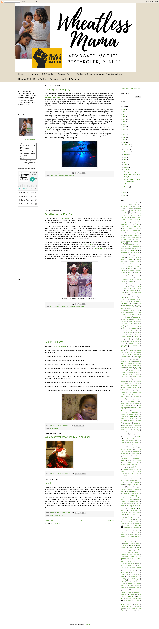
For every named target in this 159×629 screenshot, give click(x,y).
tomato (133, 567)
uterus (128, 581)
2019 (124, 127)
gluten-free (134, 345)
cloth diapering (125, 274)
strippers (132, 545)
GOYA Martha (130, 350)
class (124, 272)
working (137, 604)
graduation (129, 352)
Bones (124, 246)
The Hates (130, 558)
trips (138, 570)
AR (140, 215)
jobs (140, 385)
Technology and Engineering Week (130, 554)
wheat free (131, 596)
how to (122, 376)
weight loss (136, 592)
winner (122, 602)
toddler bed (131, 565)
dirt (140, 297)
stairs (137, 534)
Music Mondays (137, 438)
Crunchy (130, 286)
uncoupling (123, 578)
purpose (130, 482)
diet (123, 297)
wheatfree (129, 598)
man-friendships (124, 412)
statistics (136, 538)
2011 (124, 190)
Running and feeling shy (57, 89)
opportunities (136, 451)
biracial (137, 233)
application (130, 215)
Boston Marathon (125, 248)
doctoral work (135, 301)
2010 (124, 192)
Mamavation (125, 411)
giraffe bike (136, 339)
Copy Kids (138, 279)
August (126, 154)
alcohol (132, 208)
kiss (135, 390)
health (122, 363)
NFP (128, 442)
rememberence (132, 487)
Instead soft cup (127, 378)
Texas (132, 556)
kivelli (140, 390)
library (135, 399)
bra (133, 248)
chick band (136, 264)
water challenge (125, 589)
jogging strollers (127, 387)
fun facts (55, 428)
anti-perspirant (133, 213)
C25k (122, 257)
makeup (130, 409)
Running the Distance (127, 497)
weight (129, 592)
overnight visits (137, 455)
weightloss (123, 594)
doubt (123, 305)
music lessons (127, 438)
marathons (135, 412)
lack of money (132, 394)
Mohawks (137, 425)
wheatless (137, 598)
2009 (124, 195)
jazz (131, 383)
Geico (134, 338)
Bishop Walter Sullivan (133, 237)
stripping (139, 545)
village (127, 585)
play (138, 469)
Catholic (52, 175)
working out (124, 606)
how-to (128, 376)
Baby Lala (124, 223)
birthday (136, 235)
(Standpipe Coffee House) (53, 98)
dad (134, 288)
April (125, 164)
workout (132, 606)
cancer (123, 259)
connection (125, 279)
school (131, 503)
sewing (122, 514)
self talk (129, 507)
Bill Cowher (130, 233)
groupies (136, 354)
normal (139, 446)
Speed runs (124, 534)
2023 (124, 117)
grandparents (137, 352)
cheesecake (136, 263)
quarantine (136, 482)
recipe (129, 486)
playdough (123, 471)
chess (130, 264)
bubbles (133, 254)
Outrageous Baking (126, 455)
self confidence (131, 505)
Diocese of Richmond (132, 297)
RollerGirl (126, 493)
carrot (137, 259)
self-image (71, 175)
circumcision (138, 270)
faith (133, 319)
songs (129, 530)
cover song (138, 281)
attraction (131, 221)
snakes (122, 523)
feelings (131, 323)
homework (130, 372)
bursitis (137, 255)
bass (140, 226)
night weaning (135, 442)
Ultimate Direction (135, 576)
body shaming (137, 244)
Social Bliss (137, 525)
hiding (122, 367)
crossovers (123, 286)
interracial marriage (126, 379)
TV (138, 574)
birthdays (123, 237)
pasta (133, 460)
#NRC (122, 202)
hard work (130, 361)
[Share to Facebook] (83, 173)
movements (125, 434)
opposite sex (124, 453)
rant (126, 484)
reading (122, 486)
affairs (122, 208)
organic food (135, 453)
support (130, 549)
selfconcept (124, 512)
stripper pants (124, 545)
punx (124, 482)
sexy (140, 514)
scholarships (72, 306)
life (140, 399)
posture (128, 475)
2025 (124, 112)
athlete (130, 219)
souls (122, 532)
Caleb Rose (130, 257)
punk (132, 480)
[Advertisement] (79, 193)
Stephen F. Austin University (128, 541)
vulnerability (123, 587)
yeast (61, 515)
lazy (128, 396)
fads (124, 319)
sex (128, 514)
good (128, 349)
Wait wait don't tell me (134, 587)
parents (123, 460)
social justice (127, 527)
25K (136, 204)
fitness (134, 325)
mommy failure (135, 427)
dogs (140, 303)
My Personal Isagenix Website (131, 88)
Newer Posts (49, 520)
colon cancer (124, 277)
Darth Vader (138, 292)
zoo (137, 610)
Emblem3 (139, 312)
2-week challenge (134, 202)
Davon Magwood (134, 294)
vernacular (137, 583)
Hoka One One (124, 370)
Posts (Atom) (56, 523)
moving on (138, 434)
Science (137, 503)
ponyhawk (131, 473)
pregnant (129, 478)
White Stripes (127, 600)
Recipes (54, 79)
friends (139, 327)
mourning (134, 433)
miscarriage (128, 423)
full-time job (132, 330)
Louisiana (137, 403)
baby (137, 221)
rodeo (128, 491)
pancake (124, 458)
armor (139, 217)
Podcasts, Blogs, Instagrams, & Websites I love (100, 74)
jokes (134, 387)
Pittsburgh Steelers (128, 469)
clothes (134, 274)
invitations (123, 381)
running (60, 175)
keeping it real (132, 389)
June (125, 159)
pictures (122, 467)
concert (131, 277)
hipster (137, 369)
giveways (131, 343)
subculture (131, 547)
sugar (138, 547)
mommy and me (125, 427)
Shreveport (134, 517)
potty (134, 475)
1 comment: (65, 425)
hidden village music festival (130, 365)
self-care (123, 508)
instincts (137, 378)
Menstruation (124, 420)
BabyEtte (135, 223)
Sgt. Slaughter (127, 516)
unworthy (131, 580)
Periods (128, 464)
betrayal (137, 232)
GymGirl (138, 358)
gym (133, 358)
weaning (139, 589)
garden (136, 336)
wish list (129, 602)
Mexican (132, 420)
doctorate (124, 303)
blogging (123, 243)
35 (131, 206)
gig (131, 339)
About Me (33, 74)
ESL (138, 314)
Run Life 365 (135, 493)
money (136, 429)
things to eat (137, 561)
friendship (134, 329)
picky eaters (136, 466)
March (126, 167)
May (125, 162)
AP (140, 213)
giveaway (123, 343)
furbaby (137, 332)
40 (134, 206)
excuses (123, 316)
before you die (133, 230)
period (122, 464)
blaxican (128, 241)
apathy (124, 215)
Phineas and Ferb (126, 466)
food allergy (57, 515)
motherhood (135, 431)
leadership (123, 398)
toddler (122, 565)
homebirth (123, 372)
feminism (137, 323)
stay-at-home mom (126, 540)
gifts (127, 339)
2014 (124, 137)
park (128, 460)
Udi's (127, 576)
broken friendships (134, 252)
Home (21, 74)
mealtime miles (134, 418)
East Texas (53, 306)
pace (133, 456)
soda (135, 529)
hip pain (131, 369)
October (126, 149)
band (128, 226)
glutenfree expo (134, 347)
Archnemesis (125, 217)
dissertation (133, 299)
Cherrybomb (124, 264)
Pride (122, 480)
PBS (124, 462)
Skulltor (131, 521)
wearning (125, 590)
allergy (51, 515)
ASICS (124, 219)
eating (132, 310)
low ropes (127, 405)
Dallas (126, 290)
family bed (123, 321)
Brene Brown (124, 252)
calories (137, 257)
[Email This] (76, 173)
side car (137, 519)
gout (122, 350)
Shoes (127, 517)
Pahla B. (139, 456)
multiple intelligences (128, 436)
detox (134, 296)
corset (123, 281)
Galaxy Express (133, 334)
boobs (129, 246)
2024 (124, 114)
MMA (131, 425)
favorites (124, 323)
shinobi (122, 517)
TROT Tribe (124, 572)
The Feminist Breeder (59, 346)
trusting (122, 574)
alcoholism (138, 208)
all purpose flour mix (136, 210)
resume (137, 489)
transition (133, 570)
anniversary (124, 213)
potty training (130, 477)
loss (131, 403)
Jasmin (125, 383)
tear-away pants (133, 552)
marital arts (123, 416)
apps (136, 215)
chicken (122, 266)
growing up (124, 356)
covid (124, 283)
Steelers (137, 540)
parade (130, 458)
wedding (137, 590)
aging (127, 208)
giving (137, 343)
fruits (126, 330)
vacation (134, 581)
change (122, 263)
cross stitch (135, 285)
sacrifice (132, 499)
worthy (122, 608)
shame (136, 516)
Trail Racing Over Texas (128, 569)
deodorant (128, 296)
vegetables (129, 583)
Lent (56, 175)
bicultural (123, 233)
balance (123, 226)
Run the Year (124, 496)
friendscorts (125, 328)
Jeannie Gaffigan (125, 385)
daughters (125, 294)
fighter (128, 325)
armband (134, 217)
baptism (134, 226)
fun (138, 330)
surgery (137, 549)
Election (123, 312)
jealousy (137, 383)
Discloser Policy (65, 74)
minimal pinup (128, 422)
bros (128, 254)
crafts (137, 283)
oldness (128, 451)
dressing (133, 306)
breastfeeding (132, 250)
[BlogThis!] (79, 173)
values (139, 581)
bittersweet (123, 239)
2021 (124, 122)
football (133, 327)
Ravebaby (136, 484)
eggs (138, 310)
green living (127, 354)
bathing (124, 228)
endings (125, 314)
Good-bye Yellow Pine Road (59, 214)
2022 (124, 119)
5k (138, 206)
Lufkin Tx (133, 407)
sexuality (134, 514)
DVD (128, 308)
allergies (125, 212)
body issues (129, 244)
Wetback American (71, 79)
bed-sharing (124, 230)
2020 (124, 124)
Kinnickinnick (129, 390)
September (127, 152)
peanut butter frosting (133, 462)
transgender (125, 570)
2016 (124, 132)
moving (132, 434)
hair (134, 360)
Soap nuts (129, 523)
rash (130, 484)
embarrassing (130, 312)
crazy (128, 285)
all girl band (125, 210)
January (126, 187)
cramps (122, 285)
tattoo (122, 550)
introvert (136, 379)
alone (138, 212)
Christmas (124, 270)
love (122, 405)
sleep (137, 521)
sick (140, 517)
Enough (132, 314)
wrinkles (128, 608)
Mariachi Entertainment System (129, 414)
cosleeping (130, 281)
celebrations (131, 261)
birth (122, 235)
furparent (123, 334)
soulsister (128, 532)
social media (136, 527)
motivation (124, 433)
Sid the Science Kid (127, 519)
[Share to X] (81, 173)
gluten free (124, 345)
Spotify (131, 534)
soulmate (137, 530)
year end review (136, 608)
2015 (124, 134)
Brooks (122, 254)
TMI (138, 563)
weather (131, 590)
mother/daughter (125, 431)
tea (127, 550)
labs (124, 394)
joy (138, 387)
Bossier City (136, 246)
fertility (122, 325)
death (122, 296)
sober (122, 525)
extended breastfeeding (134, 318)
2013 (124, 139)
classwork (130, 272)
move (139, 433)
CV (130, 288)
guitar (135, 356)
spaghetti (136, 532)
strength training (135, 543)
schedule (123, 501)
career (130, 259)
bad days (137, 224)
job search (134, 385)
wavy (132, 589)
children (137, 268)
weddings (123, 592)
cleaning (137, 272)
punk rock (138, 480)
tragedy (139, 567)
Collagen (137, 275)
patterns (139, 460)
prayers (122, 478)
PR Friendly (47, 74)
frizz (122, 330)
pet (133, 464)
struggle (124, 547)
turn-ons (133, 574)
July (125, 157)
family (51, 428)
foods (128, 327)
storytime (126, 543)
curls (135, 286)
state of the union (127, 538)
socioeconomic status (126, 529)
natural (137, 440)
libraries (130, 399)
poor (138, 473)
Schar (137, 499)
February (127, 170)
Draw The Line (131, 305)
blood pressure (132, 243)
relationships (124, 487)
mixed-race (125, 425)
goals (122, 349)
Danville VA (133, 290)
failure (128, 319)
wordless (125, 604)
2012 (124, 142)
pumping (127, 480)
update (137, 580)
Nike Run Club (124, 444)
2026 (124, 109)
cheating (129, 263)
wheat (132, 594)
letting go (123, 399)
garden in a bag (125, 338)
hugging (134, 376)
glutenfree (124, 347)
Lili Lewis (125, 401)
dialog (139, 296)
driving (122, 308)
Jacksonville (138, 381)
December (127, 144)
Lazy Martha (135, 396)
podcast (139, 471)
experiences (136, 316)
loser (127, 403)
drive (138, 306)
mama (137, 409)
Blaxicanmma (136, 241)
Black (130, 239)
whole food (136, 600)
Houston (137, 374)
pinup (139, 467)
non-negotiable (132, 446)
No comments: (66, 173)
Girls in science (134, 341)
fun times (130, 332)
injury (140, 376)
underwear (134, 578)
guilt (130, 356)
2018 (124, 129)
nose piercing (133, 447)
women (137, 602)
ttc (127, 574)
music (139, 436)
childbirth (130, 268)
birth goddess (128, 235)
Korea (123, 392)
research (130, 489)
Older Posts (110, 520)
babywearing (124, 224)
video (122, 585)
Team (131, 550)
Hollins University (87, 244)
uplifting (122, 581)
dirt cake (125, 299)
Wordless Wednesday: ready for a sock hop (67, 437)
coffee (129, 275)
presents (137, 478)
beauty (137, 228)
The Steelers (128, 561)
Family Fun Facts (54, 342)
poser (122, 475)
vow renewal (135, 585)
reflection (137, 486)
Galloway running (126, 336)
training (139, 569)
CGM (138, 261)
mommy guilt (125, 429)
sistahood (123, 521)
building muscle (129, 255)
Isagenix (130, 381)
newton (122, 442)
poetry (124, 473)
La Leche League (132, 392)
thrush (124, 563)
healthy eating (130, 363)
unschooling (124, 580)
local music (133, 401)
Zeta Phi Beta (130, 610)
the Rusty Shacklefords (129, 560)
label (140, 392)
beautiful (131, 228)
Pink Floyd (133, 467)
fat (134, 321)
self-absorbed (136, 507)
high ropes (129, 367)
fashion (130, 321)
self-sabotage (134, 510)
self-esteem (65, 175)
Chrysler (131, 270)
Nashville (131, 440)
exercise (129, 316)
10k (127, 202)
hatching (137, 361)
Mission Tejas (137, 423)
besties (129, 232)
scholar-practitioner (133, 501)
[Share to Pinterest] (85, 173)
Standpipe (123, 536)
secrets (122, 505)
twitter (122, 576)
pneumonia (131, 471)
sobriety (128, 525)
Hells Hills (138, 363)
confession (138, 277)
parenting (136, 458)
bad (132, 224)
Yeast (48, 483)
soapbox (137, 523)
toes (128, 567)
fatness (139, 321)
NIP (136, 444)
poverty (137, 477)
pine (67, 306)
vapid (123, 583)
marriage (132, 416)
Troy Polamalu (135, 572)
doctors (134, 303)
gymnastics (126, 359)
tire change (131, 563)
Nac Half (124, 440)
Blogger (87, 625)
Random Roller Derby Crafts (32, 79)
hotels (130, 374)
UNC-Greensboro (100, 248)
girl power (123, 341)
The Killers (138, 558)
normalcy (125, 447)
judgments (123, 389)
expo (122, 317)
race (122, 484)
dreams (126, 306)
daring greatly (129, 292)
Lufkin (134, 405)
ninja (132, 444)
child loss (130, 266)
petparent (138, 464)
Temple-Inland (64, 218)
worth (138, 606)
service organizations (134, 512)
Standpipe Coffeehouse (134, 536)
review (122, 491)
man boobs (136, 411)
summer (123, 549)
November (127, 147)
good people (136, 349)
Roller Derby (136, 491)
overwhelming (126, 456)
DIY (127, 301)
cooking (132, 279)
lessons (137, 398)
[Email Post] (73, 173)
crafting (131, 283)
